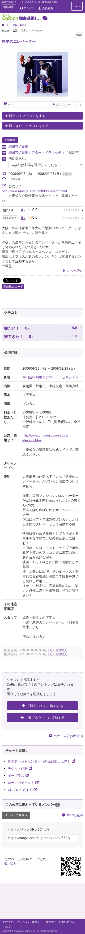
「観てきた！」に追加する (45, 718)
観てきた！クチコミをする (29, 126)
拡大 (13, 864)
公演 (15, 30)
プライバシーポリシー (29, 921)
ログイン (29, 8)
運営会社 (51, 921)
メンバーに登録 (14, 815)
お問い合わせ (67, 921)
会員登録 (47, 8)
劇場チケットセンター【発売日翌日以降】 (39, 761)
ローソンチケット (21, 783)
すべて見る (75, 815)
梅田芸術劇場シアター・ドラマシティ (36, 152)
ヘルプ (7, 926)
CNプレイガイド (20, 790)
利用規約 (8, 921)
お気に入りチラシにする (69, 104)
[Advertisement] (42, 902)
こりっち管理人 (57, 650)
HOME (5, 30)
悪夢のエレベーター (19, 41)
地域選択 (9, 7)
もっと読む (75, 271)
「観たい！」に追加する (45, 706)
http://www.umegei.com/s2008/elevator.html (34, 191)
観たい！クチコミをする (27, 116)
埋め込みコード (13, 286)
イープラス (16, 775)
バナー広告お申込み (16, 25)
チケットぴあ (18, 768)
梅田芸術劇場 (18, 147)
